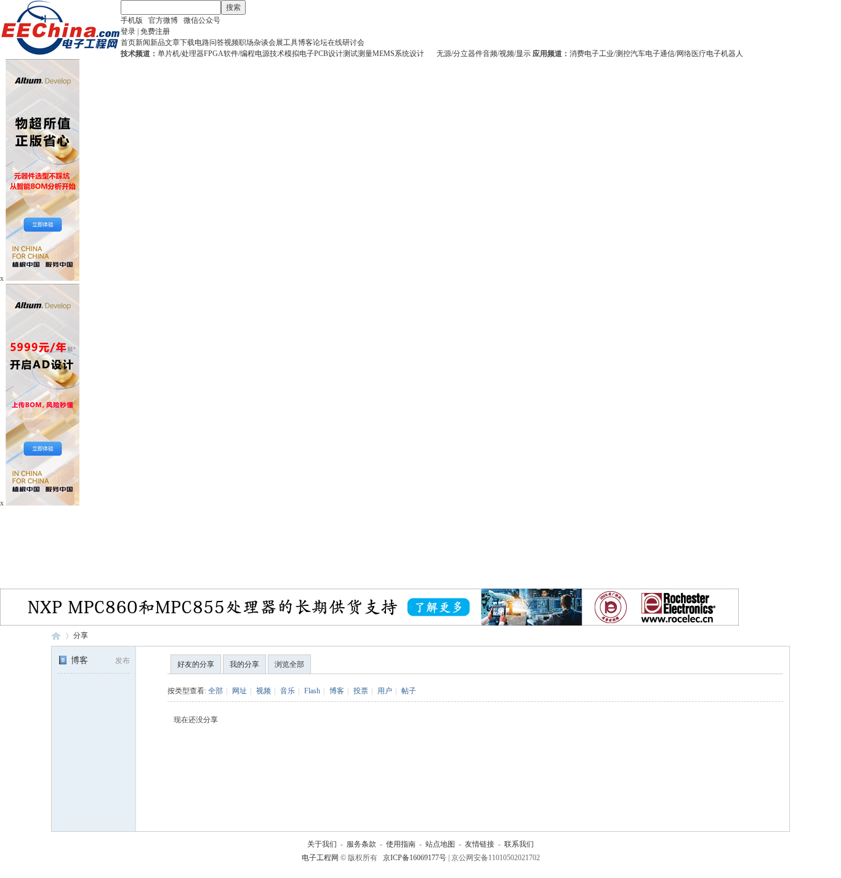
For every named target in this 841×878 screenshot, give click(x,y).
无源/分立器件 (460, 53)
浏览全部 (289, 664)
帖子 (408, 691)
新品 (157, 42)
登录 (128, 31)
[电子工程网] (60, 53)
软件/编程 (239, 53)
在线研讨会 (346, 42)
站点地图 (440, 844)
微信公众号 (201, 20)
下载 (187, 42)
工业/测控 (614, 53)
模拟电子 (299, 53)
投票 (360, 691)
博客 (305, 42)
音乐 (287, 691)
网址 (239, 691)
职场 (246, 42)
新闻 (142, 42)
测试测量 (357, 53)
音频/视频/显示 (507, 53)
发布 (122, 660)
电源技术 (269, 53)
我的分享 (244, 664)
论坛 (320, 42)
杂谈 (261, 42)
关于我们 (322, 844)
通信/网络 (675, 53)
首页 (128, 42)
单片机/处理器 (181, 53)
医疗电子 (706, 53)
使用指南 (401, 844)
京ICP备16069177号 (414, 857)
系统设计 (409, 53)
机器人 (732, 53)
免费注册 (155, 31)
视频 (231, 42)
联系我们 (519, 844)
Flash (312, 691)
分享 (80, 635)
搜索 (233, 7)
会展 (275, 42)
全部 (215, 691)
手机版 (132, 20)
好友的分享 (195, 664)
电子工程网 (56, 636)
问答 (216, 42)
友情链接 (479, 844)
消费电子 (584, 53)
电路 (202, 42)
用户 (384, 691)
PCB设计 (328, 53)
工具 (290, 42)
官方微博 (163, 20)
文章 (172, 42)
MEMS (383, 53)
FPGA (213, 53)
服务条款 (361, 844)
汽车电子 (645, 53)
